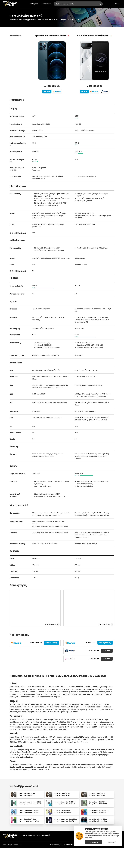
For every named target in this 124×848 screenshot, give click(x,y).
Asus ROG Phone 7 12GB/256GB (93, 35)
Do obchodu (107, 651)
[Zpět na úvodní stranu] (10, 3)
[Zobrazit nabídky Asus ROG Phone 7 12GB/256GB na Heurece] (94, 91)
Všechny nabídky (51, 643)
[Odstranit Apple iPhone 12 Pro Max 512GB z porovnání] (68, 35)
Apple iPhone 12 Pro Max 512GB (50, 35)
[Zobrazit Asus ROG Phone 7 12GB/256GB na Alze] (104, 91)
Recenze (47, 91)
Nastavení (111, 842)
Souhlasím (94, 842)
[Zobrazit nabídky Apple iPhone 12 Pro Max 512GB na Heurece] (57, 91)
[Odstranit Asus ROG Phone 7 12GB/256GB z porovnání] (111, 35)
